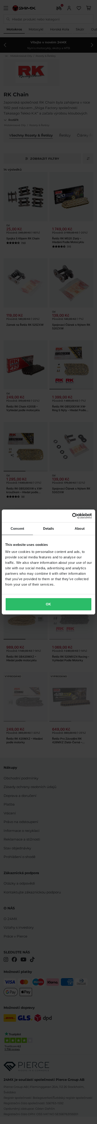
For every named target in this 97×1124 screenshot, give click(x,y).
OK (48, 604)
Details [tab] (48, 528)
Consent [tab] (17, 528)
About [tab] (80, 528)
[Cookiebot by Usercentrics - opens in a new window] (72, 516)
